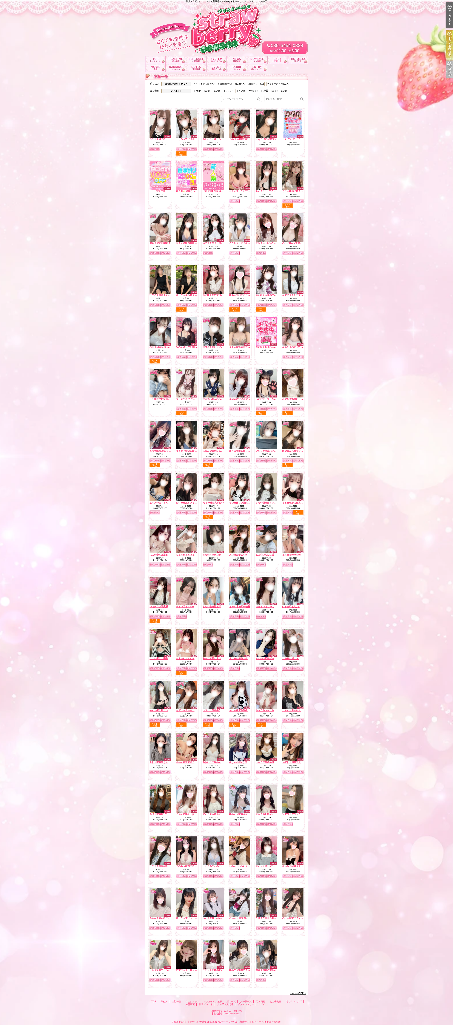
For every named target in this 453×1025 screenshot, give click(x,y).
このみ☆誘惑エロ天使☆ (188, 866)
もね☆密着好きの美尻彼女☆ (164, 762)
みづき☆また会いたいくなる (218, 347)
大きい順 (253, 90)
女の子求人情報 (237, 68)
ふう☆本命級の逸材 (240, 606)
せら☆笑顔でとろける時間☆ (164, 970)
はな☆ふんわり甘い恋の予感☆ (298, 450)
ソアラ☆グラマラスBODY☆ (297, 814)
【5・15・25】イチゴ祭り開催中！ (300, 139)
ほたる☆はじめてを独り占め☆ (272, 606)
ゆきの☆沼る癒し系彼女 (241, 450)
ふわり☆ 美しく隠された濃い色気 (299, 658)
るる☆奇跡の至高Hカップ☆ (296, 502)
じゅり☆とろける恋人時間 (190, 554)
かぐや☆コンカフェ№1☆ (295, 295)
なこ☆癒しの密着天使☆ (162, 658)
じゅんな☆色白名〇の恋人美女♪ (219, 450)
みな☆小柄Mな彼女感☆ (241, 762)
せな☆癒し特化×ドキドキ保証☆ (272, 814)
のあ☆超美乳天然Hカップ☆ (190, 814)
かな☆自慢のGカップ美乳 (163, 139)
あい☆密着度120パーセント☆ (244, 554)
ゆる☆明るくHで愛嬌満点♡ (190, 606)
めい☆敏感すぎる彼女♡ (188, 502)
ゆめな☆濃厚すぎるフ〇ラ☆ (244, 970)
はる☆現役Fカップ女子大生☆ (298, 606)
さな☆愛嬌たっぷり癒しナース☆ (273, 502)
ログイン (263, 1004)
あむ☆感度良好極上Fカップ (243, 710)
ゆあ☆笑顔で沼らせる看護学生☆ (246, 295)
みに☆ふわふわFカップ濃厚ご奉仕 (221, 398)
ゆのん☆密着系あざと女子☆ (244, 814)
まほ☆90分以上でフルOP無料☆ (246, 398)
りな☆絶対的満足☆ (160, 243)
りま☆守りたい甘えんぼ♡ (243, 191)
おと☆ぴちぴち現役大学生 (269, 554)
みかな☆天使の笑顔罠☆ (268, 295)
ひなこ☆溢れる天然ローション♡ (167, 295)
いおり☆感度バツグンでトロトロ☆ (274, 450)
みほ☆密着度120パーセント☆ (165, 814)
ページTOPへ (299, 993)
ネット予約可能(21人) (278, 83)
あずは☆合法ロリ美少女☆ (190, 710)
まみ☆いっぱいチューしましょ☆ (273, 243)
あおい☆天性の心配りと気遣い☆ (220, 762)
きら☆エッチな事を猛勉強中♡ (219, 554)
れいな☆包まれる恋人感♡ (269, 347)
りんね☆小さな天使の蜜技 (163, 398)
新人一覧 (257, 60)
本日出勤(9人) (224, 83)
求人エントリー (257, 68)
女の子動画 (155, 68)
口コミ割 (160, 191)
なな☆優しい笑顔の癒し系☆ (244, 502)
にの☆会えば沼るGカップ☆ (164, 554)
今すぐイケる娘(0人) (203, 83)
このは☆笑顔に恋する (240, 139)
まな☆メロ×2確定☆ (266, 139)
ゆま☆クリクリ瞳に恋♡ (215, 243)
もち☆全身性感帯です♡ (215, 606)
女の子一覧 (277, 60)
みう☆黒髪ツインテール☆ (296, 918)
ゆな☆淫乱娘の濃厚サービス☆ (272, 762)
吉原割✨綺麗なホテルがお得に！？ (194, 191)
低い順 (207, 90)
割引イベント (216, 68)
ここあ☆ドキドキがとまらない (245, 243)
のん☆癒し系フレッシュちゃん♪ (166, 710)
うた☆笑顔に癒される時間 (296, 191)
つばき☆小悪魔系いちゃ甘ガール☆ (168, 606)
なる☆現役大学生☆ (213, 502)
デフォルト (176, 90)
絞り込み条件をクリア (176, 83)
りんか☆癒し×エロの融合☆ (270, 866)
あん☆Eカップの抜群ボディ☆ (271, 191)
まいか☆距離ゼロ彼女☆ (268, 658)
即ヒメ (176, 60)
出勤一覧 (196, 60)
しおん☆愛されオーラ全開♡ (297, 710)
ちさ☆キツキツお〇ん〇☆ (269, 710)
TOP (155, 60)
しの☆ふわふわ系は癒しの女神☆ (246, 866)
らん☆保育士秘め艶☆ (214, 918)
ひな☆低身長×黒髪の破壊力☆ (165, 866)
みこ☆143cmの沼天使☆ (162, 347)
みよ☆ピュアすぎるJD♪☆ (189, 658)
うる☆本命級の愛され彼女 (190, 450)
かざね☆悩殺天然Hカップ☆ (296, 762)
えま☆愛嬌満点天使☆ (240, 347)
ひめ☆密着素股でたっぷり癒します (194, 762)
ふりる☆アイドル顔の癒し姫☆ (192, 139)
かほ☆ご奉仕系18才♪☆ (268, 918)
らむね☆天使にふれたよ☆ (216, 139)
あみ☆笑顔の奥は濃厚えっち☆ (219, 658)
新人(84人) (240, 83)
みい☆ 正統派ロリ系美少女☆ (244, 918)
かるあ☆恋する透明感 (293, 347)
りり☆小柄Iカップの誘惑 (189, 398)
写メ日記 (298, 60)
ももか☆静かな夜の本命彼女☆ (166, 918)
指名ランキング (176, 68)
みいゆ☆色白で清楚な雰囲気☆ (219, 295)
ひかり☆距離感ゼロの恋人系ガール (221, 970)
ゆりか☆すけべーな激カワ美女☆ (193, 918)
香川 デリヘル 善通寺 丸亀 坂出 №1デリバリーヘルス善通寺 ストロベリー (222, 1021)
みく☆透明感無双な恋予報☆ (191, 243)
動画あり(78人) (256, 83)
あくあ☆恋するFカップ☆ (163, 502)
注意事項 (196, 68)
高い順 (217, 90)
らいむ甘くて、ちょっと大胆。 (272, 398)
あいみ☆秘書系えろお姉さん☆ (298, 866)
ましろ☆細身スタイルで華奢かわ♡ (247, 658)
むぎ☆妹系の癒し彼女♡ (268, 970)
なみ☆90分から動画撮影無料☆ (192, 347)
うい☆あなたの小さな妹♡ (216, 866)
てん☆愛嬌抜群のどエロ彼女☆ (219, 814)
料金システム (216, 60)
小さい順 (240, 90)
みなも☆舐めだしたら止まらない (299, 398)
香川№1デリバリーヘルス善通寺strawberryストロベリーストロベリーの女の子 (226, 28)
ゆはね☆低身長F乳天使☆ (216, 710)
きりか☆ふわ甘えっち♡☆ (190, 295)
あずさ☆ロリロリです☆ (188, 970)
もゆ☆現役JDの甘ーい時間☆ (165, 450)
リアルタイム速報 (237, 60)
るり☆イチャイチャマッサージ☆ (299, 554)
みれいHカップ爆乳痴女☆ (295, 243)
